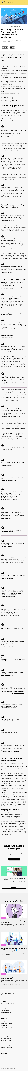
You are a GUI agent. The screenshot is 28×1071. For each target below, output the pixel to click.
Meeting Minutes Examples (6, 1021)
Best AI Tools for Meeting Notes (7, 1003)
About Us (3, 1055)
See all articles (4, 1058)
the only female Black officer (20, 792)
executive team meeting (7, 288)
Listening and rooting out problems (11, 97)
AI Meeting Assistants (5, 1008)
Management (17, 26)
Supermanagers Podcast (18, 693)
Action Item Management (6, 1027)
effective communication (18, 230)
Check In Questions (5, 1025)
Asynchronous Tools (5, 1005)
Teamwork (12, 47)
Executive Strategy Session (6, 1047)
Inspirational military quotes (9, 101)
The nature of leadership (8, 95)
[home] (8, 2)
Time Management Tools (6, 1010)
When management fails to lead (10, 98)
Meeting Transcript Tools (6, 1012)
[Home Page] (8, 994)
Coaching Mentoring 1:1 (6, 1040)
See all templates (5, 1061)
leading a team (15, 283)
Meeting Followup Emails (6, 1023)
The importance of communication (11, 100)
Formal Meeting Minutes (6, 1038)
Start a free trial (14, 859)
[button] (25, 2)
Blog (12, 26)
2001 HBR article (14, 146)
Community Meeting (5, 1045)
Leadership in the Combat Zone (10, 400)
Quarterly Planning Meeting (7, 1042)
